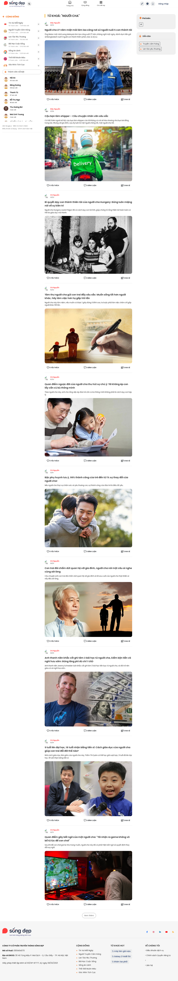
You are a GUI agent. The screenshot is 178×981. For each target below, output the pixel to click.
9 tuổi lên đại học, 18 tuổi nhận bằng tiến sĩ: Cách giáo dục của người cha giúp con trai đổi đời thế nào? (87, 749)
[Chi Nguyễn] (47, 196)
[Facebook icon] (147, 932)
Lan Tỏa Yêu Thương (87, 957)
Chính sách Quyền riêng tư (158, 955)
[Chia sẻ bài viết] (142, 3)
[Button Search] (29, 4)
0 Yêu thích (54, 99)
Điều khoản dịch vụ (155, 950)
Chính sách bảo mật (25, 129)
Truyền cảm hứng (150, 43)
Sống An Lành (84, 965)
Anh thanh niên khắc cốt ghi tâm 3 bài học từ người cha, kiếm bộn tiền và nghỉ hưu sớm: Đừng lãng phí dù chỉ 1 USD (88, 659)
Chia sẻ (127, 99)
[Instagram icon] (153, 932)
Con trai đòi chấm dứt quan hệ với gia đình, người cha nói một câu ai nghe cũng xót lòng (88, 570)
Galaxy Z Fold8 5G (122, 956)
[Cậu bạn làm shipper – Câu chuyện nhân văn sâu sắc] (88, 153)
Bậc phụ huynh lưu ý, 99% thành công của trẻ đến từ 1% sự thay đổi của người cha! (86, 479)
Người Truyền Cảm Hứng (89, 954)
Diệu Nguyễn (55, 23)
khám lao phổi (120, 961)
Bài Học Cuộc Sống (87, 961)
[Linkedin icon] (160, 932)
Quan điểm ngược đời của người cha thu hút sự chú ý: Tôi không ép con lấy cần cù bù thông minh (86, 386)
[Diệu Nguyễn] (47, 24)
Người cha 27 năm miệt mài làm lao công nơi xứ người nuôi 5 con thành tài (88, 30)
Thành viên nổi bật (16, 71)
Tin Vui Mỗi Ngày (85, 950)
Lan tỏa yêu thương (151, 48)
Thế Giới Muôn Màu (87, 968)
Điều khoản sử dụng (9, 129)
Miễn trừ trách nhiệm (20, 126)
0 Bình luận (91, 99)
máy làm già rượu (122, 951)
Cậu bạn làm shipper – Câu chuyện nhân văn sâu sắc (76, 116)
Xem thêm (89, 915)
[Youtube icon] (166, 932)
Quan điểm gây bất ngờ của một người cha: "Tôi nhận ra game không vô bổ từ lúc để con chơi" (87, 838)
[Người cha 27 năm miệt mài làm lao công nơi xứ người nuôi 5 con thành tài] (88, 67)
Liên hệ (149, 965)
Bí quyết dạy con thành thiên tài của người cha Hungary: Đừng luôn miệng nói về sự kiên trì (88, 203)
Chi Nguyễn (54, 195)
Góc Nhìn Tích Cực (87, 972)
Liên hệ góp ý (7, 126)
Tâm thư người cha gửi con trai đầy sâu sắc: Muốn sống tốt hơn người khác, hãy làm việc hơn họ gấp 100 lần (85, 296)
